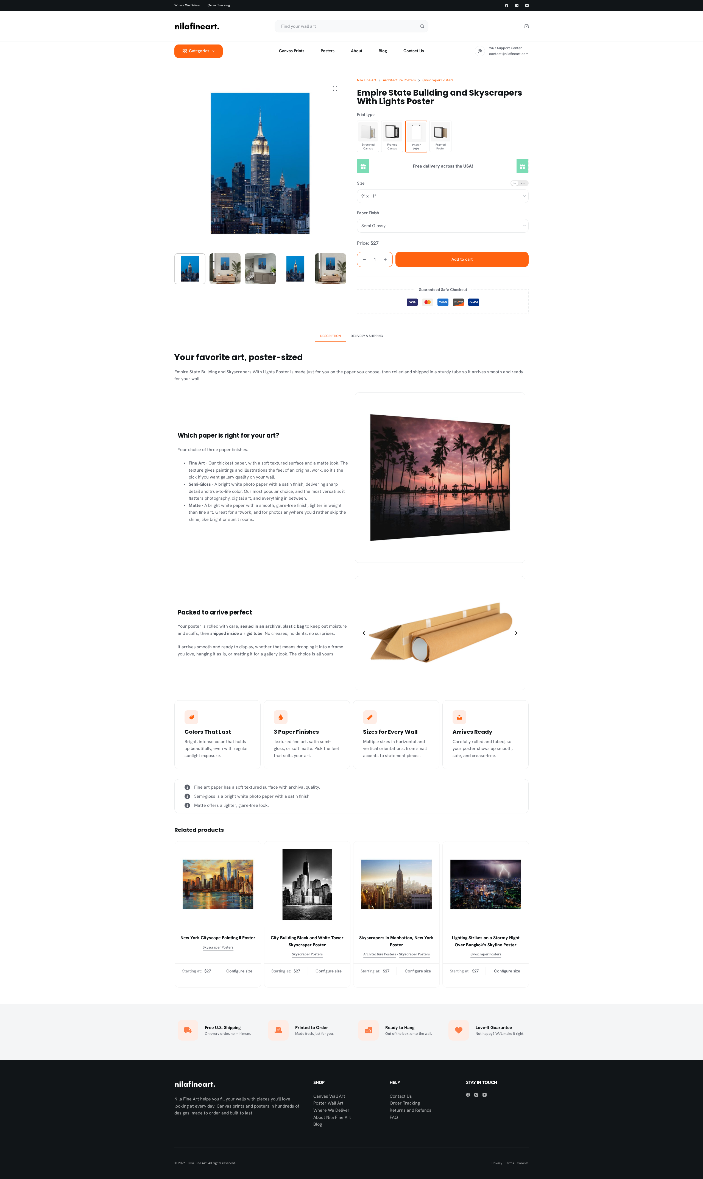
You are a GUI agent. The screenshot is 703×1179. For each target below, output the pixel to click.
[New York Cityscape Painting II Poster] (218, 884)
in (515, 183)
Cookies (523, 1163)
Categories (199, 51)
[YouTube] (527, 5)
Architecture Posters (379, 954)
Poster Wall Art (328, 1103)
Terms (509, 1163)
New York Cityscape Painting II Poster (217, 938)
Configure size (239, 971)
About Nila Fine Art (332, 1117)
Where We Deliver (331, 1110)
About (356, 51)
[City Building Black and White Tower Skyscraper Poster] (307, 884)
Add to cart (462, 259)
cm (523, 183)
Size (360, 183)
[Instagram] (516, 5)
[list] (440, 633)
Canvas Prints (291, 51)
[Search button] (422, 26)
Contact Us (401, 1096)
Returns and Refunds (410, 1110)
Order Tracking (219, 5)
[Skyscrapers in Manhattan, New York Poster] (396, 884)
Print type (366, 114)
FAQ (394, 1117)
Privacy (497, 1163)
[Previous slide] (363, 633)
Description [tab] (330, 336)
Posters (327, 51)
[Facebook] (506, 5)
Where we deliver (187, 5)
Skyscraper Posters (217, 947)
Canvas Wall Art (329, 1096)
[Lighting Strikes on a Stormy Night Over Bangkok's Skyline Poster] (485, 884)
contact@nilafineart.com (509, 53)
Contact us (413, 51)
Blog (383, 51)
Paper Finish (368, 213)
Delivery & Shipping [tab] (367, 336)
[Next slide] (516, 633)
